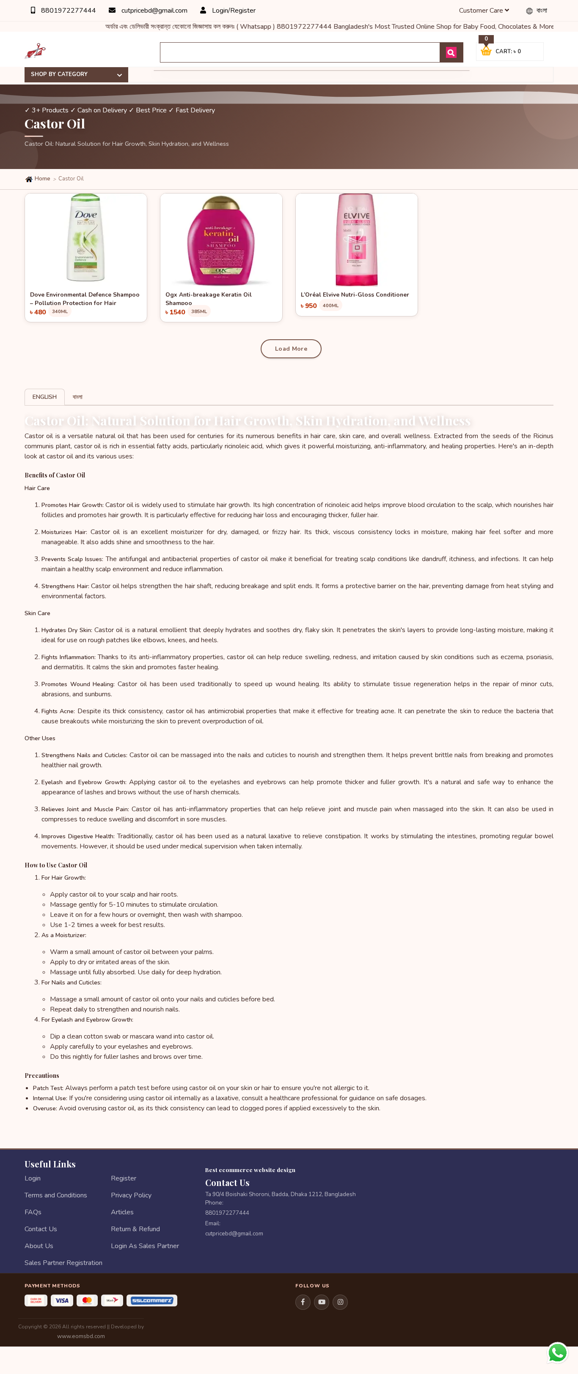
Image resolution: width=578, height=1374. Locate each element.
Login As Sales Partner (145, 1246)
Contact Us (41, 1229)
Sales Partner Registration (63, 1263)
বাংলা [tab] (78, 397)
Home (41, 179)
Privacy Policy (131, 1195)
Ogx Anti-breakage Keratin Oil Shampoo (208, 298)
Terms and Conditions (56, 1195)
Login (33, 1178)
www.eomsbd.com (81, 1336)
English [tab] (45, 397)
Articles (122, 1212)
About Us (39, 1246)
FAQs (33, 1212)
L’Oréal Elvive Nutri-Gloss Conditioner (355, 295)
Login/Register (233, 10)
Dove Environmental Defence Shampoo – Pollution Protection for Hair (85, 298)
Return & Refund (135, 1229)
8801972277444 (67, 10)
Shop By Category (59, 74)
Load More (291, 349)
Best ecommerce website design (250, 1169)
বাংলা (541, 10)
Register (123, 1178)
